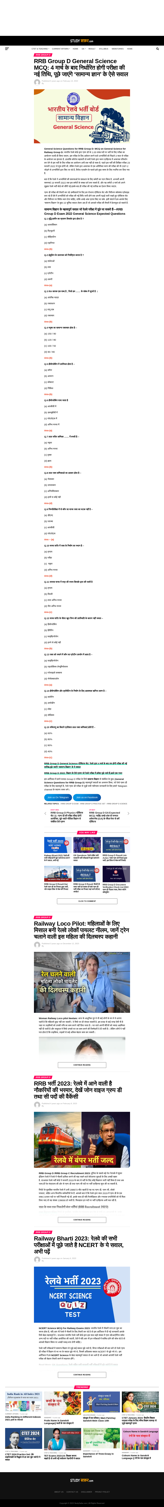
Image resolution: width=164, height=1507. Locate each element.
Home (75, 49)
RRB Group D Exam (70, 804)
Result (92, 49)
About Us (58, 1492)
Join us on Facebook (87, 797)
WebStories (118, 49)
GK (83, 49)
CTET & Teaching (40, 49)
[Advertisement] (82, 18)
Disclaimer (86, 1492)
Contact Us (72, 1492)
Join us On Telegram (58, 797)
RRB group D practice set (93, 804)
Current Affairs (60, 49)
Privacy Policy (102, 1492)
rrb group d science (117, 804)
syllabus (103, 49)
